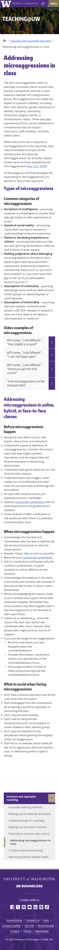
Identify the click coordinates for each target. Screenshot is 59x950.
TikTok (47, 907)
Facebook (12, 907)
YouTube (29, 907)
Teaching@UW (4, 39)
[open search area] (42, 3)
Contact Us (32, 920)
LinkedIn (35, 907)
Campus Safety (11, 925)
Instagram (24, 907)
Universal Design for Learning (26, 820)
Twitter (18, 907)
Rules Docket (46, 925)
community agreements (30, 502)
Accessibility (14, 920)
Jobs (46, 920)
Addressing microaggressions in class (30, 842)
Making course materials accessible (29, 814)
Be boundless (29, 886)
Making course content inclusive (27, 827)
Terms (27, 931)
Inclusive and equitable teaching (30, 41)
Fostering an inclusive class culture (28, 833)
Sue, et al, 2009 (36, 166)
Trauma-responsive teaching (25, 850)
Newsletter (42, 931)
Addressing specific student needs (28, 857)
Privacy (14, 931)
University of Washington (6, 3)
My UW (29, 925)
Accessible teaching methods (25, 807)
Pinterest (41, 907)
